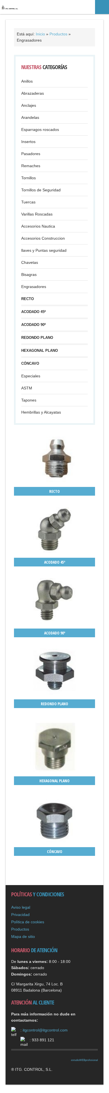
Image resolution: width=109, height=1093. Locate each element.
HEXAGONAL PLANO (39, 351)
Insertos (28, 141)
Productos (58, 34)
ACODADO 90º (33, 325)
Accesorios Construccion (43, 238)
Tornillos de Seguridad (41, 190)
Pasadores (30, 153)
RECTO (27, 299)
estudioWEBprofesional (84, 1060)
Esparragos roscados (40, 129)
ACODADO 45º (33, 312)
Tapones (28, 400)
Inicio (40, 34)
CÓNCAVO (30, 364)
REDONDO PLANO (37, 338)
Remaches (30, 166)
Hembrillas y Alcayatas (41, 412)
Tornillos (28, 178)
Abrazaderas (32, 93)
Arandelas (30, 117)
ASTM (26, 388)
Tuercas (28, 202)
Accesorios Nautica (38, 226)
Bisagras (29, 274)
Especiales (30, 376)
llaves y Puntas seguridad (44, 250)
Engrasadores (33, 286)
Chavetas (29, 262)
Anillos (27, 81)
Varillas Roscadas (37, 214)
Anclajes (28, 105)
